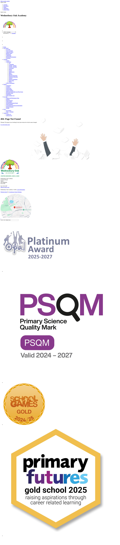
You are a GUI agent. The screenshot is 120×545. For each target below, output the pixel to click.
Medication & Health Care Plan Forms (14, 91)
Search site (3, 220)
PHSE (10, 81)
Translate (14, 33)
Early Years (11, 80)
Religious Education (13, 76)
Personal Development (11, 57)
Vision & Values (9, 52)
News (4, 109)
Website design (4, 192)
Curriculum (8, 62)
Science (10, 78)
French (10, 70)
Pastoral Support (9, 106)
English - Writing (12, 65)
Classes (7, 60)
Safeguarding (9, 101)
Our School (5, 48)
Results (7, 108)
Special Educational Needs (12, 103)
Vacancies (8, 58)
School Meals (9, 89)
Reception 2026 (9, 93)
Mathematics (11, 71)
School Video (6, 9)
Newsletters (5, 6)
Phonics (10, 74)
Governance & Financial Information (14, 105)
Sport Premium (9, 104)
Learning (5, 59)
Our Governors (9, 50)
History (10, 69)
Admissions (8, 55)
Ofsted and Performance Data (12, 98)
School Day (8, 88)
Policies (8, 99)
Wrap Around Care (10, 95)
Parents (5, 84)
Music (10, 73)
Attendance (5, 8)
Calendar (5, 4)
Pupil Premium (9, 100)
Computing (11, 64)
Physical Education (13, 75)
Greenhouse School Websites (15, 192)
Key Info (5, 96)
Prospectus (8, 54)
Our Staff (8, 49)
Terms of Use (9, 115)
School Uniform (9, 90)
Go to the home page (5, 124)
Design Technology (13, 79)
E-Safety (8, 86)
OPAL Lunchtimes (10, 83)
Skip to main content (5, 1)
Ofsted (4, 7)
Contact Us (5, 113)
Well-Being (8, 94)
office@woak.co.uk (5, 187)
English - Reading (13, 67)
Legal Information (21, 189)
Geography (11, 68)
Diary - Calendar (9, 111)
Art (9, 63)
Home (4, 47)
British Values (9, 53)
